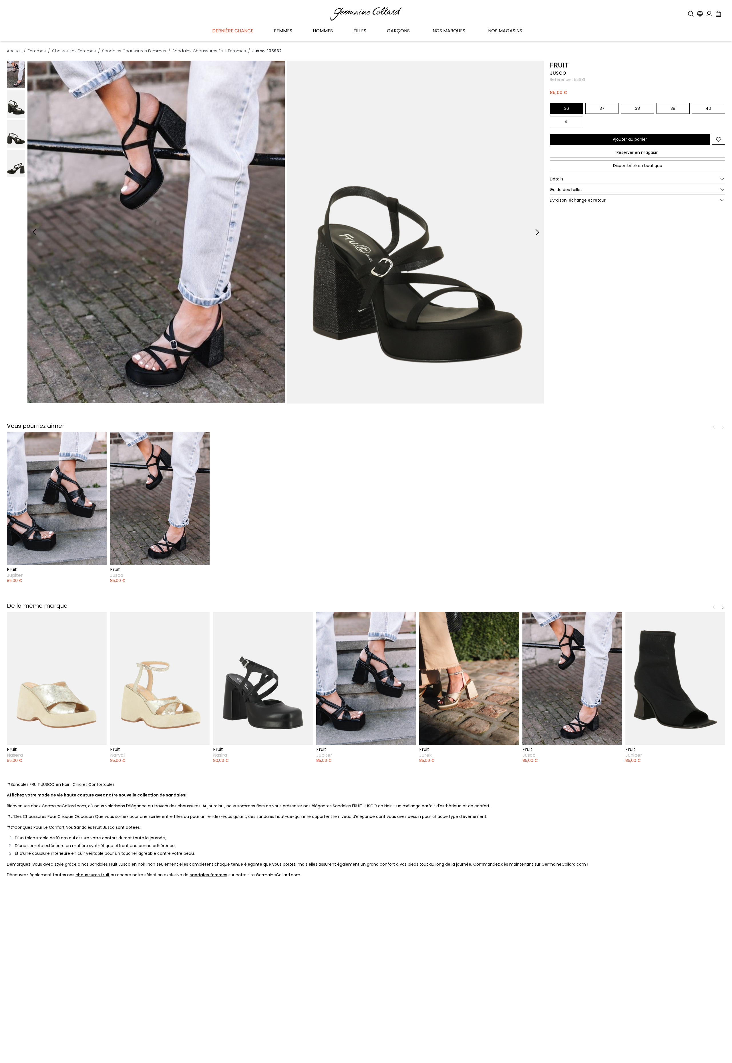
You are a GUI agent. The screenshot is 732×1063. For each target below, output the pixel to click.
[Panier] (718, 13)
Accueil (14, 51)
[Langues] (700, 13)
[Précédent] (34, 232)
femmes (37, 51)
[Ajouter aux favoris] (718, 139)
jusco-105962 (267, 51)
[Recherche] (690, 13)
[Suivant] (537, 232)
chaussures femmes (74, 51)
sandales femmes (208, 875)
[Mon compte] (709, 13)
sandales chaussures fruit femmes (209, 51)
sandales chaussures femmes (134, 51)
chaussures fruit (92, 875)
